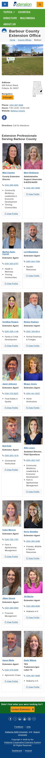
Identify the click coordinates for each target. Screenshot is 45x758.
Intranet (28, 750)
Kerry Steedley (31, 532)
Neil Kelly (7, 446)
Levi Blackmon (31, 252)
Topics (8, 11)
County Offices (24, 40)
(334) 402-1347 (33, 460)
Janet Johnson (9, 384)
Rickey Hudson (31, 322)
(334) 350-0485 (33, 541)
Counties (24, 11)
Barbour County (18, 110)
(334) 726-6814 (33, 331)
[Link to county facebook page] (4, 117)
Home (12, 40)
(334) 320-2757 (11, 263)
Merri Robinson (31, 173)
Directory (10, 18)
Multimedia (27, 18)
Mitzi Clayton (8, 173)
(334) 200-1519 (11, 455)
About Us (9, 24)
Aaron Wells (8, 660)
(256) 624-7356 (33, 261)
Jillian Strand (8, 598)
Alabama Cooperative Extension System (22, 742)
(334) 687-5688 (16, 105)
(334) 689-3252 (11, 185)
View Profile (12, 213)
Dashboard (17, 750)
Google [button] (8, 97)
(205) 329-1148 (11, 331)
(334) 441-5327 (33, 393)
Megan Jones (30, 384)
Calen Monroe (9, 530)
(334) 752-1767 (11, 539)
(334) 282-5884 (11, 607)
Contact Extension (21, 709)
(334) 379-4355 (11, 669)
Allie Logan (29, 448)
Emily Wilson (30, 660)
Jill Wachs (29, 597)
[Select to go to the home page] (23, 4)
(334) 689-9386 (33, 606)
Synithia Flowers (10, 322)
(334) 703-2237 (11, 393)
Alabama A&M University (16, 732)
